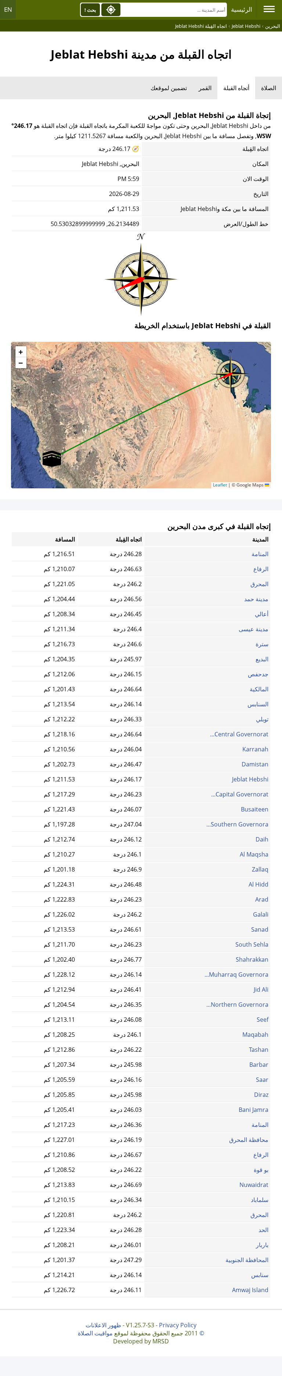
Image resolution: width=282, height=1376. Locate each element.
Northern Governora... (237, 1004)
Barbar (258, 1065)
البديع (262, 659)
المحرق (259, 584)
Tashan (258, 1050)
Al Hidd (258, 884)
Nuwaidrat (253, 1185)
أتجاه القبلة (236, 88)
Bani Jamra (253, 1110)
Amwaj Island (250, 1290)
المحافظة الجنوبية (246, 1260)
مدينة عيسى (253, 629)
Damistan (255, 764)
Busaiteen (254, 809)
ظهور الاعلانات (103, 1325)
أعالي (261, 614)
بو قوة (261, 1170)
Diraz (261, 1095)
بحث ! (90, 10)
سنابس (259, 1275)
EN (8, 9)
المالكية (259, 689)
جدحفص (258, 674)
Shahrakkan (252, 959)
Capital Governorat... (239, 794)
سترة (262, 644)
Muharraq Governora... (236, 974)
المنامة (260, 554)
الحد (263, 1230)
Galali (260, 914)
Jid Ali (261, 989)
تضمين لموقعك (169, 88)
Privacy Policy (177, 1325)
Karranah (255, 749)
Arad (261, 899)
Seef (262, 1020)
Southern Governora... (237, 824)
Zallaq (260, 869)
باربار (262, 1245)
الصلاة (268, 88)
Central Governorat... (239, 734)
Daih (262, 839)
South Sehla (251, 944)
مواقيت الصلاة (95, 1333)
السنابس (257, 704)
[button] (231, 371)
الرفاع (260, 569)
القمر (205, 88)
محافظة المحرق (248, 1140)
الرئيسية (241, 9)
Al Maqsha (254, 854)
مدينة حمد (256, 599)
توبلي (262, 719)
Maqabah (255, 1035)
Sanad (259, 929)
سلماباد (259, 1200)
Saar (262, 1080)
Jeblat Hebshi (250, 779)
